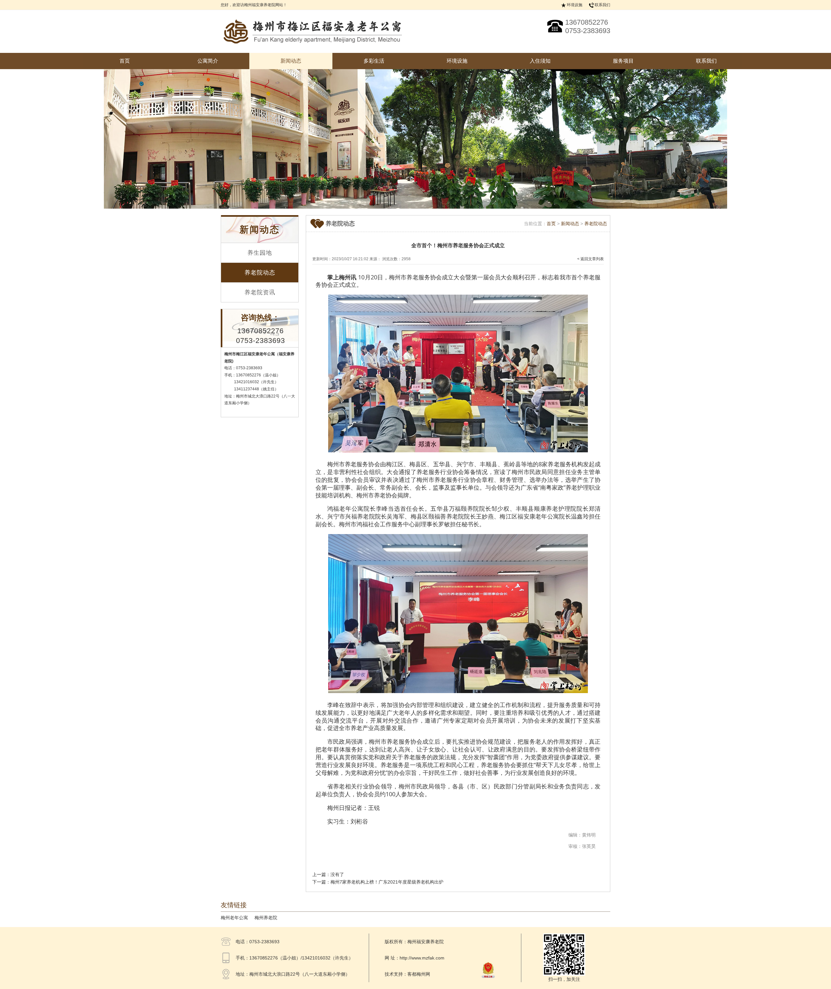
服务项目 (623, 61)
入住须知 (540, 61)
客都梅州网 (418, 974)
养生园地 (259, 253)
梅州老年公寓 (234, 917)
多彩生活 (374, 61)
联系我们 (602, 5)
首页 (124, 61)
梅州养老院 (265, 917)
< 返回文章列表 (590, 259)
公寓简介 (207, 61)
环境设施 (574, 5)
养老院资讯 (259, 292)
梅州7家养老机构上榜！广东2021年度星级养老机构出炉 (386, 882)
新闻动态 (290, 61)
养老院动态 (259, 272)
